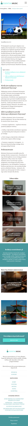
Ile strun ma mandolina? (14, 406)
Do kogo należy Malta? (14, 313)
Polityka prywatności (14, 417)
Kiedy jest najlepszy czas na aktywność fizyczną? (15, 73)
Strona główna (3, 8)
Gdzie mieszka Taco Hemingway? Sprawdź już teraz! (14, 399)
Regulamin (14, 423)
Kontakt (14, 374)
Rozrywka (14, 391)
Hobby (9, 8)
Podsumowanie (9, 80)
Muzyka (14, 386)
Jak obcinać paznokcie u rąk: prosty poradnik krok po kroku (14, 187)
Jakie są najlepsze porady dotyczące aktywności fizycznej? (14, 77)
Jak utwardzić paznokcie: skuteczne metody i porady (14, 203)
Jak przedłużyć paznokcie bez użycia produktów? (14, 234)
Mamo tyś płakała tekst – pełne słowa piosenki (13, 284)
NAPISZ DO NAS (14, 340)
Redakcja (14, 372)
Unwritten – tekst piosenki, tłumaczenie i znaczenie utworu (14, 403)
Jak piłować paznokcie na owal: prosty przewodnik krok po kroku (14, 219)
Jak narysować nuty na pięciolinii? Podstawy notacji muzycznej (14, 409)
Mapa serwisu (14, 420)
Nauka (14, 389)
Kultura (14, 384)
